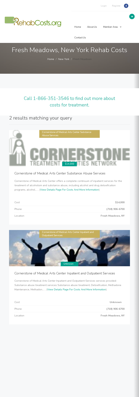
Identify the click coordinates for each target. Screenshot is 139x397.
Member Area (110, 27)
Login (104, 5)
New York (63, 59)
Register (116, 5)
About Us (92, 27)
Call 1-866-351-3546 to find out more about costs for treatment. (69, 101)
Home (77, 27)
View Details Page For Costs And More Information (69, 189)
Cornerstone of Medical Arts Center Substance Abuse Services (59, 173)
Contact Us (80, 37)
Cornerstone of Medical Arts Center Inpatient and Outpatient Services (64, 273)
